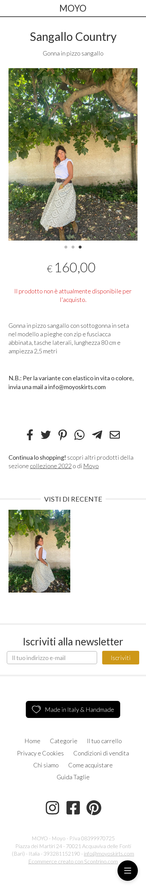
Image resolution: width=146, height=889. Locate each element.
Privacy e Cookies (40, 753)
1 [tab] (65, 246)
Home (32, 741)
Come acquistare (90, 765)
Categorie (63, 741)
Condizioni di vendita (101, 753)
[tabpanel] (73, 154)
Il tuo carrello (104, 741)
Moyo (91, 466)
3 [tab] (80, 246)
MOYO (73, 8)
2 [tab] (73, 246)
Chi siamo (46, 765)
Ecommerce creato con (73, 861)
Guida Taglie (73, 777)
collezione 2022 (51, 466)
